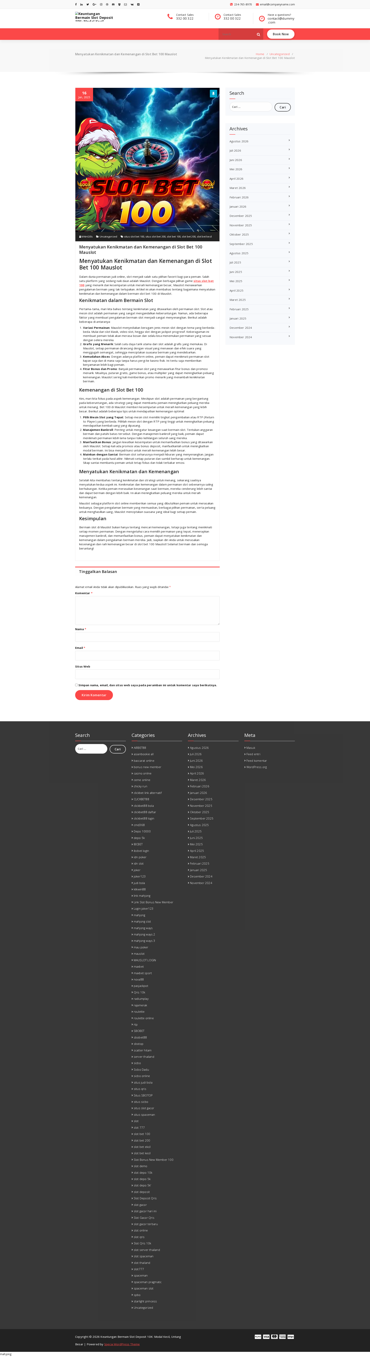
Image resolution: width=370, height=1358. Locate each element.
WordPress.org (256, 767)
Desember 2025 (241, 216)
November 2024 (241, 337)
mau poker (141, 947)
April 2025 (236, 290)
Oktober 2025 (239, 234)
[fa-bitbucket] (119, 4)
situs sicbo (141, 1102)
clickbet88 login (144, 818)
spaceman (141, 1275)
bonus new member (147, 767)
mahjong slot (142, 921)
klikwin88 (140, 889)
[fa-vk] (132, 4)
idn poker (140, 857)
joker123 (140, 876)
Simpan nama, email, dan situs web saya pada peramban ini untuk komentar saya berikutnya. (147, 685)
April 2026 (236, 178)
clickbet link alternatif (148, 793)
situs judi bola (143, 1082)
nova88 (139, 979)
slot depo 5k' (142, 1185)
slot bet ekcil (142, 1147)
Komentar (83, 593)
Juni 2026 (236, 160)
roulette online (144, 1018)
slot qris (139, 1237)
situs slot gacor (144, 1108)
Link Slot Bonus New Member (153, 902)
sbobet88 (140, 1037)
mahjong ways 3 (144, 941)
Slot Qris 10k (142, 1243)
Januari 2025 (238, 318)
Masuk (250, 748)
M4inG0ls (87, 236)
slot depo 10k (143, 1172)
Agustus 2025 (239, 253)
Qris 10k (139, 992)
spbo (137, 1295)
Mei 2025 (236, 281)
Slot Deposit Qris (145, 1198)
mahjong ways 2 (144, 934)
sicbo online (142, 1076)
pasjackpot (141, 986)
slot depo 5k (142, 1179)
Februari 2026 (239, 197)
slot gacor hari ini (145, 1211)
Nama (80, 629)
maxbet (139, 966)
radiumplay (141, 999)
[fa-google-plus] (94, 4)
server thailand (144, 1057)
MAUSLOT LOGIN (145, 960)
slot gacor (140, 1205)
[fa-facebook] (76, 4)
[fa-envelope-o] (125, 4)
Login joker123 (144, 908)
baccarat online (144, 760)
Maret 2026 (238, 188)
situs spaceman (144, 1114)
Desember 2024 (241, 328)
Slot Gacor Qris (144, 1218)
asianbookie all (144, 754)
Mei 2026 (236, 169)
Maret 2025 (238, 300)
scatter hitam (143, 1050)
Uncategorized (279, 54)
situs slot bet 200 (155, 236)
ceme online (142, 780)
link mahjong (142, 896)
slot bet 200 (189, 236)
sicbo (137, 1063)
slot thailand (142, 1263)
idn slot (139, 863)
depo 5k (139, 838)
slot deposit (142, 1192)
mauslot (139, 953)
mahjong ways (143, 928)
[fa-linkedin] (81, 4)
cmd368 (139, 825)
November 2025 (241, 225)
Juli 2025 (235, 262)
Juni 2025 (236, 272)
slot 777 (139, 1127)
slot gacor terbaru (146, 1224)
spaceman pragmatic (148, 1282)
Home (260, 54)
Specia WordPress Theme (122, 1344)
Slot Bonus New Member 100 (153, 1160)
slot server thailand (147, 1250)
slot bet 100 (174, 236)
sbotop (138, 1044)
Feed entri (253, 754)
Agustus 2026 (239, 141)
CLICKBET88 (141, 799)
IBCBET (138, 844)
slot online (141, 1230)
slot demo (140, 1166)
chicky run (140, 786)
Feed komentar (256, 760)
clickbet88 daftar (145, 812)
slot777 (139, 1269)
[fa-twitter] (88, 4)
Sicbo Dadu (141, 1069)
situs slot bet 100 (134, 236)
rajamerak (140, 1005)
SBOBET (139, 1031)
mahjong (139, 915)
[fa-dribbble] (107, 4)
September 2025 (241, 244)
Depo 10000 (142, 831)
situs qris (140, 1089)
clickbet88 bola (144, 806)
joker (137, 870)
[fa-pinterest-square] (138, 4)
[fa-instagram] (101, 4)
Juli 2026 (235, 150)
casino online (143, 773)
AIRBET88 (140, 748)
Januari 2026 (238, 206)
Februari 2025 (239, 309)
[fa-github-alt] (113, 4)
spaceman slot (144, 1288)
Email (80, 648)
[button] (258, 34)
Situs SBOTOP (143, 1095)
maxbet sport (143, 973)
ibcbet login (141, 851)
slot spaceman (144, 1256)
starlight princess (145, 1301)
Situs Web (82, 666)
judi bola (139, 883)
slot (136, 1121)
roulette (139, 1011)
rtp (136, 1024)
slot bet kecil (204, 236)
